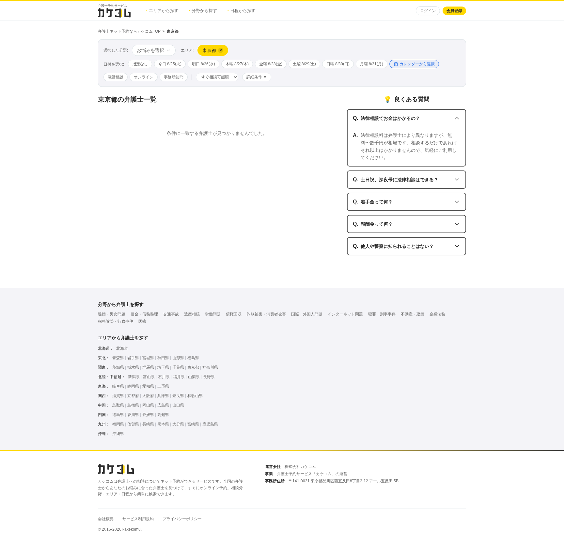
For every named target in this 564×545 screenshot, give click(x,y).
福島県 (193, 358)
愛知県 (148, 386)
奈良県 (178, 395)
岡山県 (148, 405)
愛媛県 (148, 414)
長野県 (209, 377)
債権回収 (234, 314)
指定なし (140, 64)
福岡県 (118, 424)
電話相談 (115, 77)
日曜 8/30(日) (338, 64)
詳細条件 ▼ (256, 77)
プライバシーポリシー (182, 519)
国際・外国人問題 (306, 314)
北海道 (122, 348)
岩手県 (133, 358)
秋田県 (163, 358)
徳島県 (118, 414)
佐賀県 (133, 424)
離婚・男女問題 (111, 314)
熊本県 (163, 424)
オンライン (143, 77)
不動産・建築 (412, 314)
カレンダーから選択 (417, 64)
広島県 (163, 405)
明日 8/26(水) (203, 64)
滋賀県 (118, 395)
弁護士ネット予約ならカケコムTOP (129, 31)
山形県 (178, 358)
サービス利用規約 (138, 519)
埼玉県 (163, 367)
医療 (142, 321)
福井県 (179, 377)
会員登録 (454, 10)
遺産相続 (192, 314)
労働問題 (213, 314)
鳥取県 (118, 405)
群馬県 (148, 367)
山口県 (178, 405)
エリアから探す (162, 10)
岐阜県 (118, 386)
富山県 (149, 377)
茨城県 (118, 367)
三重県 (163, 386)
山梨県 (194, 377)
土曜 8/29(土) (304, 64)
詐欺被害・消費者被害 (266, 314)
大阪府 (148, 395)
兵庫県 (163, 395)
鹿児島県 (210, 424)
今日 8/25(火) (169, 64)
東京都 (193, 367)
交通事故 (171, 314)
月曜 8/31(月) (371, 64)
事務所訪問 (173, 77)
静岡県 (133, 386)
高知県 (163, 414)
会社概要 (106, 519)
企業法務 (437, 314)
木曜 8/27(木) (237, 64)
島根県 (133, 405)
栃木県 (133, 367)
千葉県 (178, 367)
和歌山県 (195, 395)
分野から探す (203, 10)
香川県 (133, 414)
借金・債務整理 (144, 314)
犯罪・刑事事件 (382, 314)
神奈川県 (210, 367)
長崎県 (148, 424)
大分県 (178, 424)
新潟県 (134, 377)
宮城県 (148, 358)
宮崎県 (193, 424)
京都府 (133, 395)
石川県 (164, 377)
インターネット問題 (345, 314)
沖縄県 (118, 433)
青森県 (118, 358)
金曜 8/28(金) (270, 64)
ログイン (428, 10)
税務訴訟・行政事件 (115, 321)
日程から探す (241, 10)
